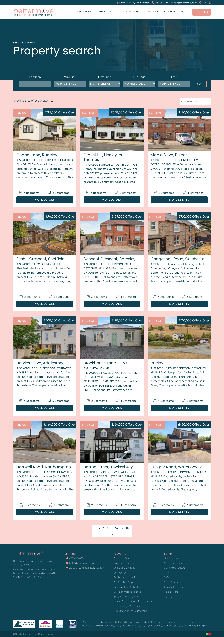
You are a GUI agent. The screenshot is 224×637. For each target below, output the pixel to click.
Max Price (104, 77)
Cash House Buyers (124, 563)
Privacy (35, 634)
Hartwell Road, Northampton (43, 467)
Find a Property (172, 582)
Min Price (70, 77)
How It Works (84, 11)
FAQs (167, 577)
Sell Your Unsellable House (127, 591)
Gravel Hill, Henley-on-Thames (105, 157)
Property (169, 11)
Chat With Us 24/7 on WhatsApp (134, 3)
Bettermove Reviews (174, 567)
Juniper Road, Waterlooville (177, 467)
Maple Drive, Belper (169, 155)
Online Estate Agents (124, 567)
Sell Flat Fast (120, 572)
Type (174, 77)
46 (116, 528)
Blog (184, 11)
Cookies (42, 634)
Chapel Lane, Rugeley (36, 155)
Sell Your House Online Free (128, 586)
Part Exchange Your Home (127, 606)
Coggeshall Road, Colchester (178, 259)
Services (104, 11)
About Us (150, 11)
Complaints (170, 596)
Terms (50, 634)
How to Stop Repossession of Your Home (135, 601)
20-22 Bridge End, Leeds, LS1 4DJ (86, 567)
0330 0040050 (162, 3)
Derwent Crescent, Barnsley (109, 259)
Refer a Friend (171, 591)
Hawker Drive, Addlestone (40, 363)
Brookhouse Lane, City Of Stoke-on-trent (107, 365)
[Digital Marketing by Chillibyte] (208, 634)
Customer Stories (173, 563)
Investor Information (174, 586)
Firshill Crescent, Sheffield (40, 259)
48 (127, 528)
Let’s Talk (201, 12)
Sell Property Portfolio (125, 577)
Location (35, 77)
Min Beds (139, 77)
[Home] (34, 12)
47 (121, 528)
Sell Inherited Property (125, 582)
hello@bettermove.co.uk (185, 3)
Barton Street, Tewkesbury (108, 467)
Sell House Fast (122, 558)
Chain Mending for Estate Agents (130, 610)
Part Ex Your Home (128, 11)
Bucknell (158, 363)
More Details (45, 200)
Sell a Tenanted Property (126, 596)
